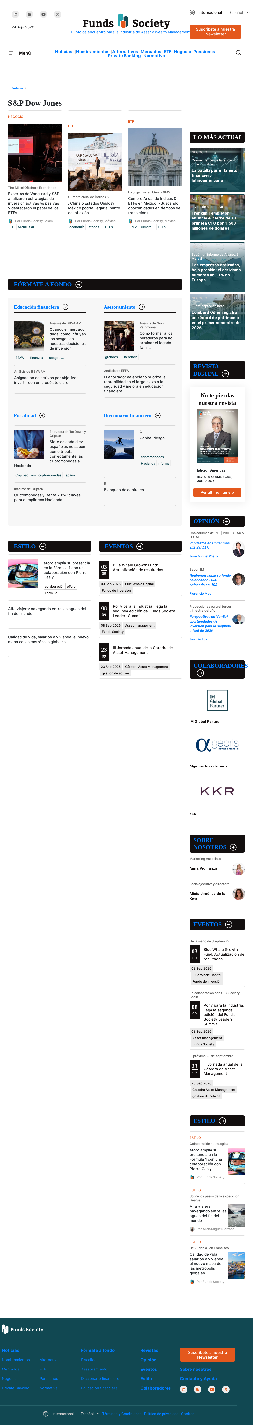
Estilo (25, 546)
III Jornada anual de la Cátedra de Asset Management (143, 650)
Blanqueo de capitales (124, 489)
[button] (215, 12)
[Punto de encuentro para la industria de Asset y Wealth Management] (126, 24)
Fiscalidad (25, 415)
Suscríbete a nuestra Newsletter (215, 31)
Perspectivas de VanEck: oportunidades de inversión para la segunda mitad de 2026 (210, 623)
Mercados (151, 51)
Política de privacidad (161, 1414)
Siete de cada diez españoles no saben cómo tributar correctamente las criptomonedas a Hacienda (49, 453)
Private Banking (124, 55)
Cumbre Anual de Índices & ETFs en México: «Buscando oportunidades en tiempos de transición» (154, 205)
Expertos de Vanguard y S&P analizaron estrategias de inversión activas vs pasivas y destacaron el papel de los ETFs (33, 203)
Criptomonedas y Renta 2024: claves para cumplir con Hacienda (47, 497)
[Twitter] (57, 14)
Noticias (10, 1350)
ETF (167, 51)
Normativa (154, 55)
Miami (22, 227)
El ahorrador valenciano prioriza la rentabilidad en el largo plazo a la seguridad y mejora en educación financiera (135, 384)
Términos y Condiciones (122, 1414)
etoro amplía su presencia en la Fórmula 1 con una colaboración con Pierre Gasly (67, 570)
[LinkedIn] (15, 14)
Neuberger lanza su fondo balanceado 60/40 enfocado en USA (210, 580)
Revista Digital (206, 370)
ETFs (109, 227)
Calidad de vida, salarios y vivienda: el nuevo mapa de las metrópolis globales (48, 639)
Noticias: (64, 51)
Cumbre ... (147, 227)
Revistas (149, 1350)
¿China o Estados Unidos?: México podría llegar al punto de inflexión (94, 208)
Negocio (182, 51)
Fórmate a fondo (43, 284)
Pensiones (204, 51)
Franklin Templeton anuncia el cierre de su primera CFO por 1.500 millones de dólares (214, 221)
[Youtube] (43, 14)
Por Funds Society (210, 1177)
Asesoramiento (119, 307)
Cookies (187, 1414)
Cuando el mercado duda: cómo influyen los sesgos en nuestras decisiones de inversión (68, 339)
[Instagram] (29, 14)
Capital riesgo (152, 438)
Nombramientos (93, 51)
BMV (133, 227)
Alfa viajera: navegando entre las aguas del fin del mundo (208, 1213)
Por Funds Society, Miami (34, 221)
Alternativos (125, 51)
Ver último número (217, 492)
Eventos (119, 546)
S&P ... (34, 227)
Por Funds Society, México (95, 221)
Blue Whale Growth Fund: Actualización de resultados (138, 567)
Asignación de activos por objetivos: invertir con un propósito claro (46, 380)
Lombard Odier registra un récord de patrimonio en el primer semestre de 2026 (216, 320)
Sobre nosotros (209, 843)
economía (76, 227)
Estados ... (95, 227)
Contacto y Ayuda (198, 1378)
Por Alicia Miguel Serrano (215, 1229)
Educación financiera (36, 307)
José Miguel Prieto (204, 556)
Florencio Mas (200, 593)
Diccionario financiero (127, 415)
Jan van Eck (198, 639)
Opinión (206, 521)
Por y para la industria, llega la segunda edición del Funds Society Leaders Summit (144, 611)
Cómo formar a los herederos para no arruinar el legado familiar (156, 340)
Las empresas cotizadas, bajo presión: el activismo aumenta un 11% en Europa (216, 272)
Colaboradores (219, 665)
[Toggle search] (238, 52)
